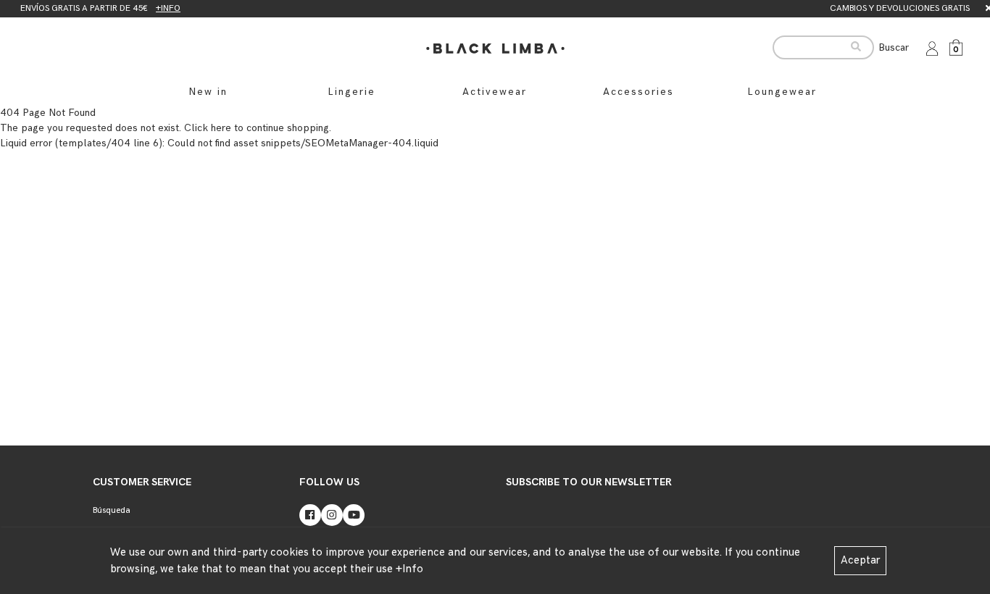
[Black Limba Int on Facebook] (310, 515)
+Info (409, 569)
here (221, 128)
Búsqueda (111, 510)
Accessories (638, 91)
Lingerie (351, 91)
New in (208, 91)
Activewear (494, 91)
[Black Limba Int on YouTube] (354, 515)
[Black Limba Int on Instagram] (332, 515)
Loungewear (782, 91)
